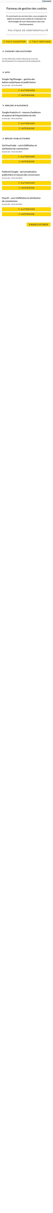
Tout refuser (41, 41)
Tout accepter (15, 41)
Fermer (47, 1)
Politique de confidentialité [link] (28, 30)
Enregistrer (38, 224)
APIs (7, 72)
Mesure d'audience (16, 105)
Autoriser (27, 90)
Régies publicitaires (17, 138)
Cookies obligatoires (18, 51)
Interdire (27, 95)
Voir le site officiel (16, 85)
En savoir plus (6, 85)
